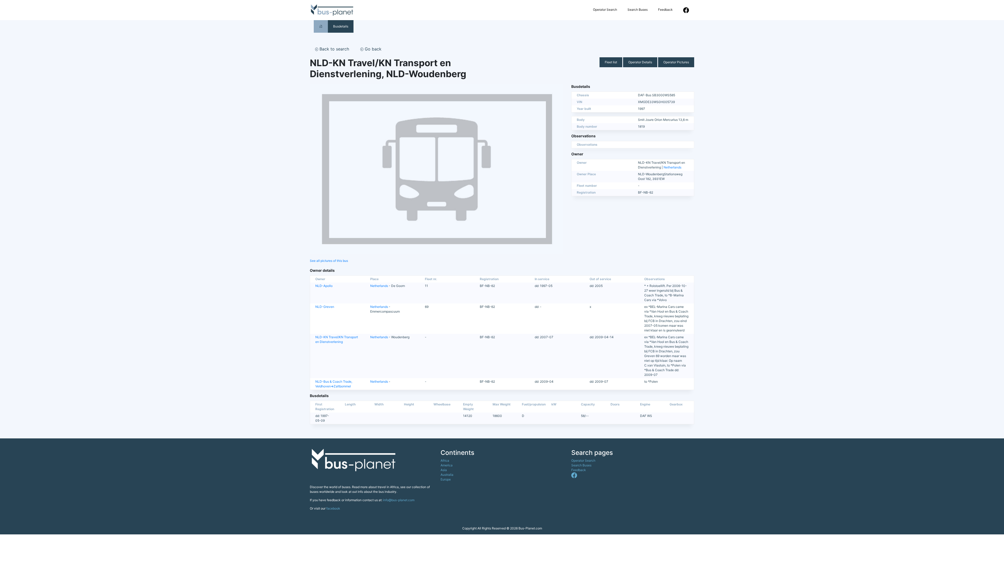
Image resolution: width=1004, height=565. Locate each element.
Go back (372, 49)
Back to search (333, 49)
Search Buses (638, 10)
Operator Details (640, 62)
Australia (447, 475)
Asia (444, 470)
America (447, 465)
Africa (445, 460)
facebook (333, 508)
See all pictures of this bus (329, 261)
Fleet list (611, 62)
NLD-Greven (324, 307)
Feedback (665, 10)
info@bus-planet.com (398, 500)
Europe (446, 479)
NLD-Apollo (324, 286)
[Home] (320, 26)
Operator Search (605, 10)
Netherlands (672, 167)
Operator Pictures (676, 62)
